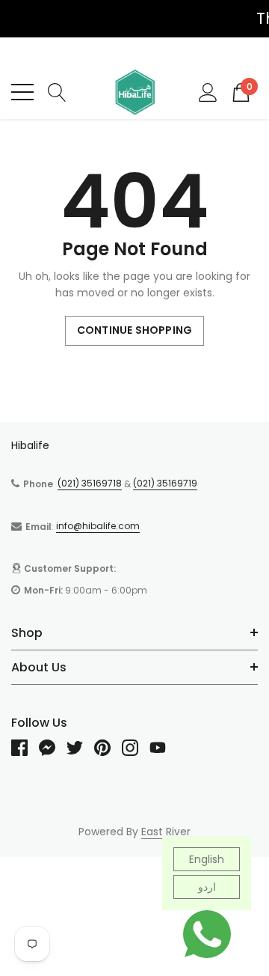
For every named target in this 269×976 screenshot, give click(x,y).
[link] (25, 747)
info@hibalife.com (98, 525)
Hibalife (30, 445)
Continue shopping (134, 330)
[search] (57, 91)
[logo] (134, 92)
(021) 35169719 (165, 483)
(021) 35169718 (90, 483)
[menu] (22, 92)
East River (166, 831)
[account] (208, 91)
